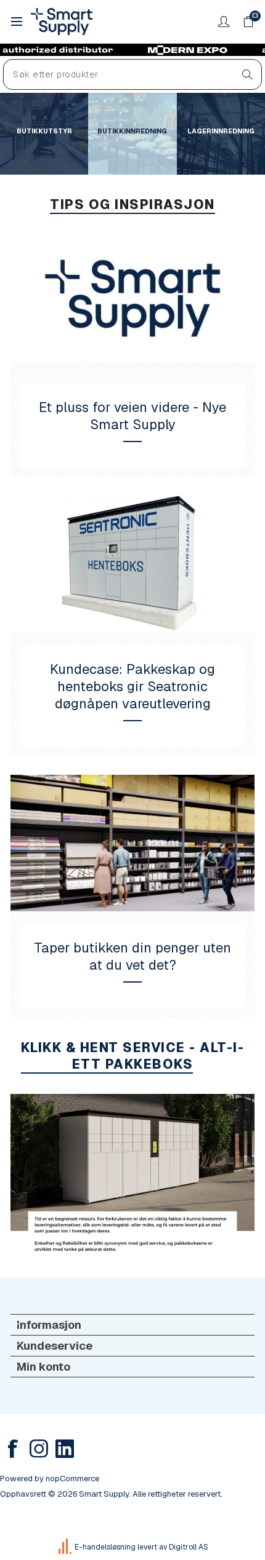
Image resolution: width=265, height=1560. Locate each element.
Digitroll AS (188, 1547)
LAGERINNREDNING (221, 131)
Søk (247, 74)
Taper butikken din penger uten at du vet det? (132, 956)
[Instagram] (39, 1449)
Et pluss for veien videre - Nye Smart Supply (132, 415)
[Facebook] (13, 1449)
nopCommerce (72, 1478)
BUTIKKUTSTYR (44, 131)
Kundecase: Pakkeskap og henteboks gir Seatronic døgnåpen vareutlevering (132, 686)
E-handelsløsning (105, 1547)
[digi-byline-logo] (66, 1547)
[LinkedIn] (65, 1449)
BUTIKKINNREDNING (132, 131)
